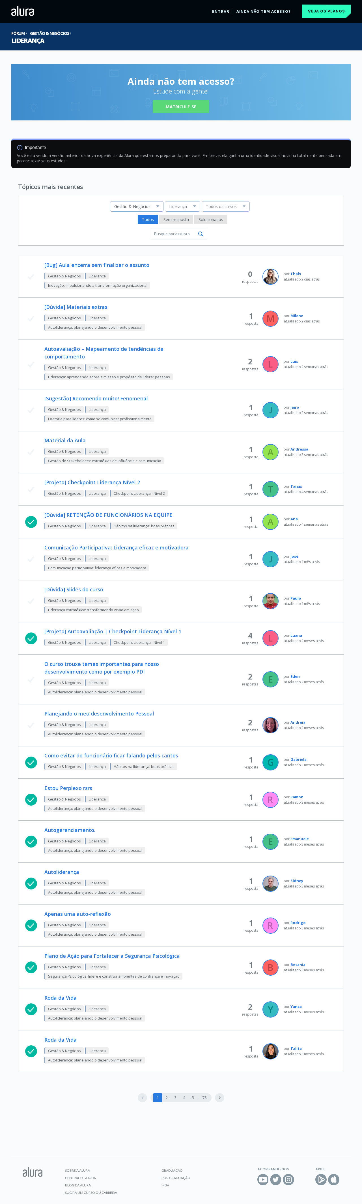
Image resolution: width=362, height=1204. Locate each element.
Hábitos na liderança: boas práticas (144, 525)
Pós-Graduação (175, 1178)
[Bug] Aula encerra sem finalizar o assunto (96, 265)
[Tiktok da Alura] (301, 1179)
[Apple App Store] (333, 1179)
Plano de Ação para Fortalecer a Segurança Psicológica (112, 955)
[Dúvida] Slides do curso (73, 589)
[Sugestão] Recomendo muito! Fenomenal (96, 398)
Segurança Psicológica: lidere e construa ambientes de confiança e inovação (114, 976)
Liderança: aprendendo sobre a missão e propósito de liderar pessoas (109, 376)
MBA (165, 1185)
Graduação (172, 1170)
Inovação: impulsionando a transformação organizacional (97, 285)
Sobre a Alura (77, 1170)
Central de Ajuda (80, 1178)
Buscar (200, 234)
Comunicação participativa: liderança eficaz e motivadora (97, 567)
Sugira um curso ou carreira (91, 1192)
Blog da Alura (78, 1185)
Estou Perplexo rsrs (68, 788)
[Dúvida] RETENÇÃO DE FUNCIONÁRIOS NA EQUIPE (108, 514)
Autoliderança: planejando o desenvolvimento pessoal (95, 327)
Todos (148, 219)
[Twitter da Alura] (275, 1179)
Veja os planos (326, 11)
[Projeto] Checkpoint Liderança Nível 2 (92, 482)
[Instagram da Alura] (288, 1179)
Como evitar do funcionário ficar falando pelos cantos (111, 755)
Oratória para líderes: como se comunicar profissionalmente (100, 418)
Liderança (27, 40)
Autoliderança (61, 872)
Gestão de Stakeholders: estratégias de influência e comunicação (104, 460)
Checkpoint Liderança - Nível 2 (139, 493)
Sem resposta (176, 219)
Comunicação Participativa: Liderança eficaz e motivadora (116, 547)
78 (204, 1097)
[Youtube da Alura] (263, 1179)
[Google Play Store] (321, 1179)
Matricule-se (181, 106)
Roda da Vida (60, 997)
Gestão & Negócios (49, 33)
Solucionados (211, 219)
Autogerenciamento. (69, 830)
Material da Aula (65, 440)
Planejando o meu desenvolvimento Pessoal (99, 713)
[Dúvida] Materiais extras (75, 306)
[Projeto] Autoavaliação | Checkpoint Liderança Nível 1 (112, 631)
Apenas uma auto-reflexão (77, 913)
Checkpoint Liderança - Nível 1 (139, 642)
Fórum (18, 33)
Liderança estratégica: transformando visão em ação (93, 609)
